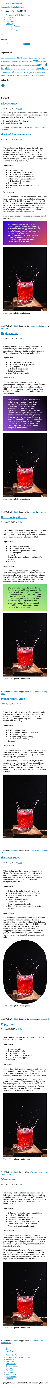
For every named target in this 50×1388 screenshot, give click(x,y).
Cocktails (14, 127)
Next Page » (10, 1351)
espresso (20, 61)
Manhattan (8, 1179)
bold (31, 691)
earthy (8, 61)
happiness (3, 65)
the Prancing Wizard (14, 517)
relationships (6, 72)
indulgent (18, 65)
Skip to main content (14, 3)
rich (13, 72)
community (35, 58)
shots (25, 72)
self (16, 72)
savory (40, 1172)
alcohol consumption (10, 58)
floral (30, 61)
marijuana (34, 65)
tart (18, 75)
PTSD (32, 69)
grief (44, 61)
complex (42, 58)
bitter (19, 57)
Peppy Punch (9, 1024)
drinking (3, 61)
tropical (34, 75)
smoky (45, 326)
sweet (9, 75)
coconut (25, 58)
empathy (13, 61)
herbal (13, 65)
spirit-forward (39, 72)
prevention (27, 69)
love (29, 65)
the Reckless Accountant (16, 134)
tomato (27, 75)
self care (19, 72)
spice (31, 72)
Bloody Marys (10, 103)
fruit (35, 60)
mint (19, 69)
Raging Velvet (9, 333)
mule (22, 69)
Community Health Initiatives (12, 7)
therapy (22, 75)
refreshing (41, 68)
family (26, 61)
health (8, 65)
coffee (30, 58)
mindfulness (13, 69)
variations (41, 75)
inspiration (25, 65)
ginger (40, 61)
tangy (14, 75)
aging (2, 58)
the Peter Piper (10, 857)
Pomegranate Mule (13, 698)
